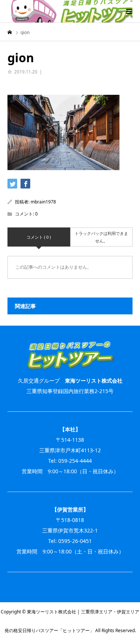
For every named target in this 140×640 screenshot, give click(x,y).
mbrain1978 (43, 202)
